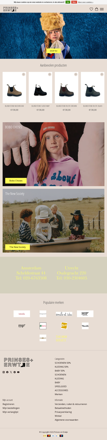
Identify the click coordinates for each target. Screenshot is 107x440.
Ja (68, 2)
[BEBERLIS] (22, 314)
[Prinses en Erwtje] (11, 9)
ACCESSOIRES (61, 390)
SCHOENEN (60, 374)
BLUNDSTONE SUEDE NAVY (40, 106)
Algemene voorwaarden (66, 419)
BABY (57, 382)
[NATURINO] (43, 326)
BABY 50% (60, 370)
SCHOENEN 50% (63, 362)
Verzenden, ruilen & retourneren (71, 404)
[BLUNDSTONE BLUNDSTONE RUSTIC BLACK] (92, 87)
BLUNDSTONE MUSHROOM (14, 106)
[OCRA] (64, 326)
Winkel (58, 415)
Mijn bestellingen (11, 408)
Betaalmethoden (63, 408)
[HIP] (85, 314)
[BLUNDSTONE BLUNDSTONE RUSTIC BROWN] (66, 87)
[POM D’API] (43, 338)
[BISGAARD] (43, 314)
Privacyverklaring (63, 412)
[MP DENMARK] (22, 326)
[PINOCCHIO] (85, 326)
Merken (59, 394)
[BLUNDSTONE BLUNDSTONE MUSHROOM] (14, 87)
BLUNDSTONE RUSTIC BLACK (92, 106)
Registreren (8, 404)
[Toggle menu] (101, 9)
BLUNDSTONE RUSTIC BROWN (66, 106)
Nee (74, 2)
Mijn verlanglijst (10, 412)
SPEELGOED (61, 386)
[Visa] (53, 436)
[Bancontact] (57, 436)
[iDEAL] (44, 436)
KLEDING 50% (61, 366)
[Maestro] (61, 436)
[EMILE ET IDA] (64, 314)
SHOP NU (53, 51)
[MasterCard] (48, 436)
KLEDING (59, 378)
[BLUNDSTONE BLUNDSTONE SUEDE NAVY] (40, 87)
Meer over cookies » (85, 2)
